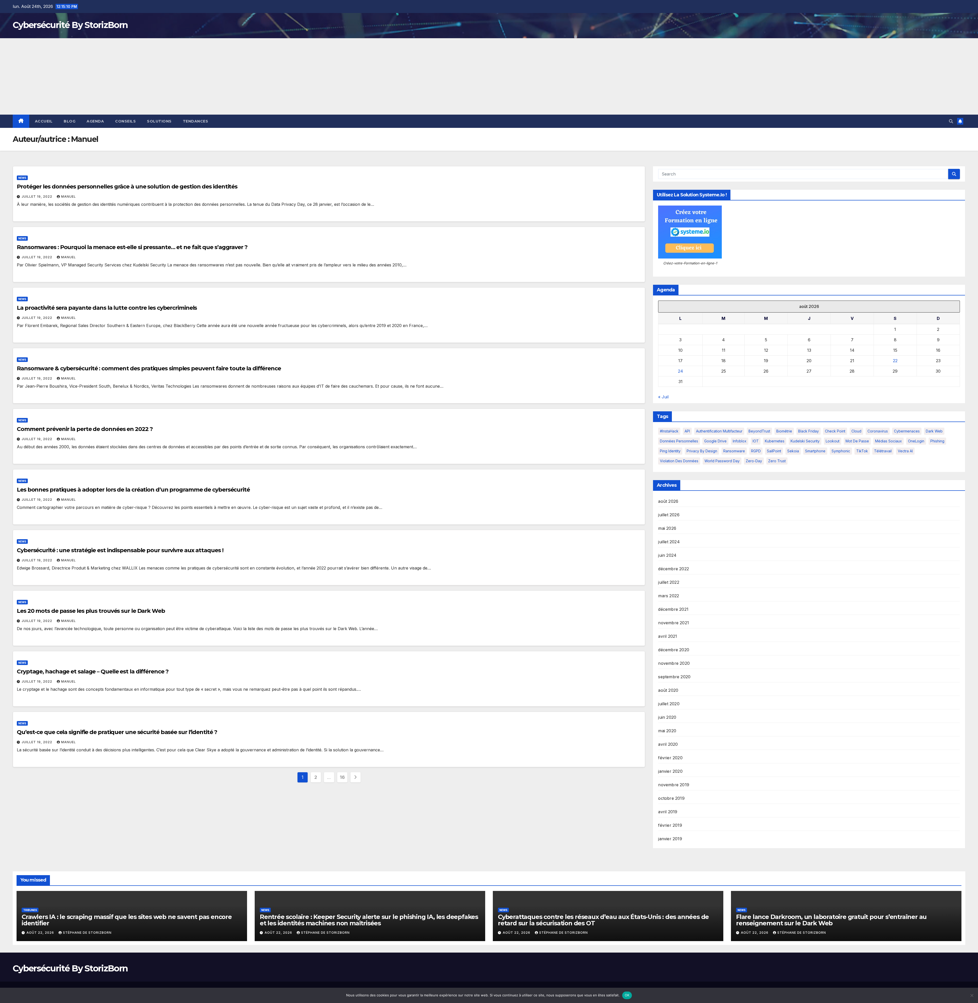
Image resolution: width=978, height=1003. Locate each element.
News (22, 177)
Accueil (44, 121)
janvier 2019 (670, 838)
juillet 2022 (668, 582)
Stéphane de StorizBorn (87, 932)
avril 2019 (667, 811)
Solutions (159, 121)
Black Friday (808, 431)
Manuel (68, 196)
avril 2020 (668, 744)
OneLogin (916, 441)
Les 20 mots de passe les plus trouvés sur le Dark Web (91, 610)
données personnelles (679, 441)
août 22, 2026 (40, 932)
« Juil (663, 396)
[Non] (971, 995)
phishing (937, 441)
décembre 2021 (673, 609)
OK (627, 995)
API (687, 431)
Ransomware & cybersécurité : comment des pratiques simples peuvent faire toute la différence (149, 368)
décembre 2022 (673, 568)
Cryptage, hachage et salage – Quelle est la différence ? (92, 671)
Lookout (832, 441)
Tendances (195, 121)
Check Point (835, 431)
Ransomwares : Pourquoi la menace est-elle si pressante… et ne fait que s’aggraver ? (132, 247)
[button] (951, 121)
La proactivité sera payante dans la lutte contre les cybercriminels (107, 307)
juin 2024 (667, 555)
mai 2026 (667, 528)
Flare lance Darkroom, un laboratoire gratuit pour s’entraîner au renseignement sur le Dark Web (831, 920)
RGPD (756, 451)
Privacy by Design (702, 451)
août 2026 (668, 501)
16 (342, 777)
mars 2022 (668, 595)
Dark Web (934, 431)
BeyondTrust (759, 431)
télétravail (883, 451)
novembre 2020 (674, 663)
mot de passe (857, 441)
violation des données (679, 461)
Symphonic (841, 451)
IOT (756, 441)
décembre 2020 (673, 649)
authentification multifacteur (719, 431)
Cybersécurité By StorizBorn (70, 25)
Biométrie (784, 431)
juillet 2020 (668, 703)
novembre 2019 (673, 784)
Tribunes (30, 910)
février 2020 (670, 757)
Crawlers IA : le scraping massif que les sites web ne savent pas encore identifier (127, 920)
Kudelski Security (805, 441)
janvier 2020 (670, 771)
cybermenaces (907, 431)
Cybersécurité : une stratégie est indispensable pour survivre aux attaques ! (120, 550)
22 (895, 360)
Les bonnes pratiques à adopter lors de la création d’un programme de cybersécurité (133, 489)
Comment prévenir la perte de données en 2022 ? (85, 429)
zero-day (754, 461)
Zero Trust (777, 461)
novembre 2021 (673, 622)
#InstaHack (669, 431)
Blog (69, 121)
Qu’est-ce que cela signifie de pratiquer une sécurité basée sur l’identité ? (117, 732)
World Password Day (722, 461)
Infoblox (739, 441)
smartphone (815, 451)
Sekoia (793, 451)
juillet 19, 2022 (37, 196)
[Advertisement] (489, 76)
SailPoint (774, 451)
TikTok (862, 451)
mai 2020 (667, 730)
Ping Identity (670, 451)
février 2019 (670, 825)
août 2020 (668, 690)
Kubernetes (774, 441)
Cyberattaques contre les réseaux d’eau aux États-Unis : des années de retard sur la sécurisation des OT (603, 920)
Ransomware (734, 451)
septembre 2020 (674, 676)
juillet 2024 (669, 541)
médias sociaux (888, 441)
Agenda (95, 121)
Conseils (125, 121)
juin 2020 (667, 717)
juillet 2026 (668, 514)
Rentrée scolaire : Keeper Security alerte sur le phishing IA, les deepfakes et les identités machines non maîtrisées (369, 920)
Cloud (856, 431)
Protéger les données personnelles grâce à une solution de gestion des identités (127, 186)
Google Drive (715, 441)
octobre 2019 (671, 798)
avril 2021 (667, 636)
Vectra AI (905, 451)
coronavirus (877, 431)
